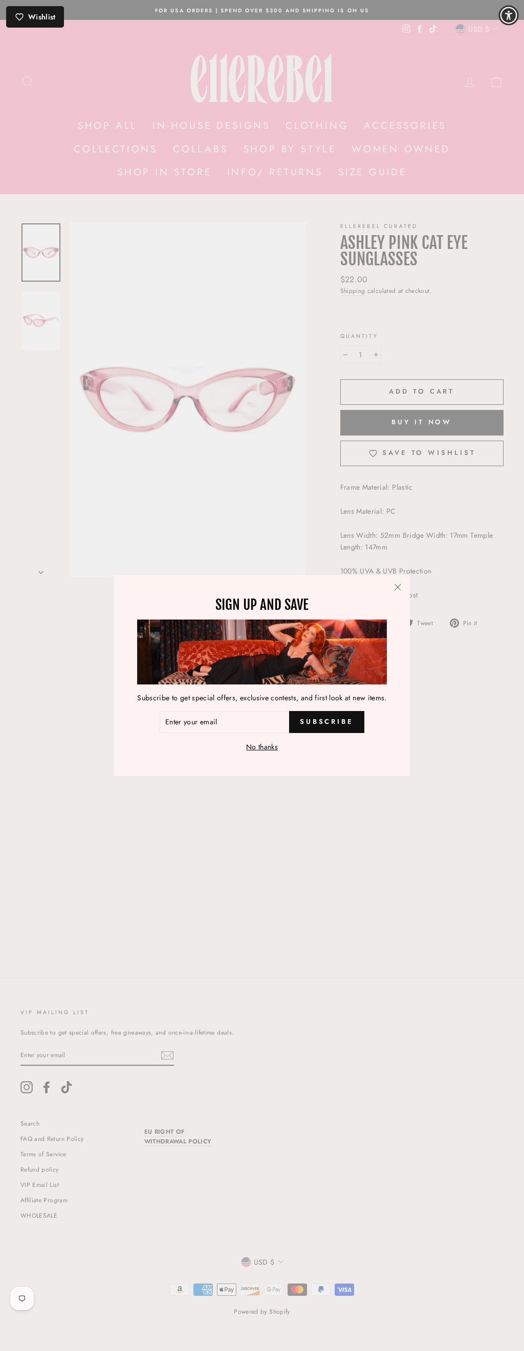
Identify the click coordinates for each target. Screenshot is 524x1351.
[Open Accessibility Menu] (508, 15)
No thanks (262, 747)
